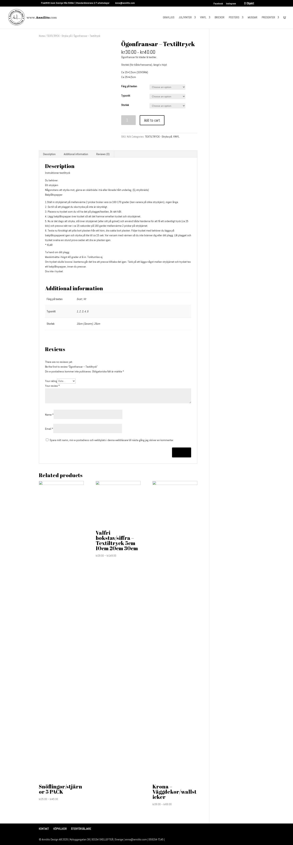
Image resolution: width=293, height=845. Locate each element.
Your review (52, 386)
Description (49, 154)
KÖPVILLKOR (60, 828)
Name (49, 414)
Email (49, 429)
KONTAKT (44, 828)
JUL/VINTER (185, 17)
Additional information (76, 154)
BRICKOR (219, 17)
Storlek (125, 105)
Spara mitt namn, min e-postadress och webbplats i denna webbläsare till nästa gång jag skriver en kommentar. (112, 440)
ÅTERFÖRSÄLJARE (81, 828)
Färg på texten (129, 86)
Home (42, 36)
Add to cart (152, 120)
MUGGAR (252, 17)
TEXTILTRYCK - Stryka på (59, 36)
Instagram (231, 3)
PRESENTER (268, 17)
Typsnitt (125, 95)
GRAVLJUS (168, 17)
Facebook (218, 3)
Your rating (51, 381)
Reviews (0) (103, 154)
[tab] (49, 154)
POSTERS (234, 17)
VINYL (203, 17)
